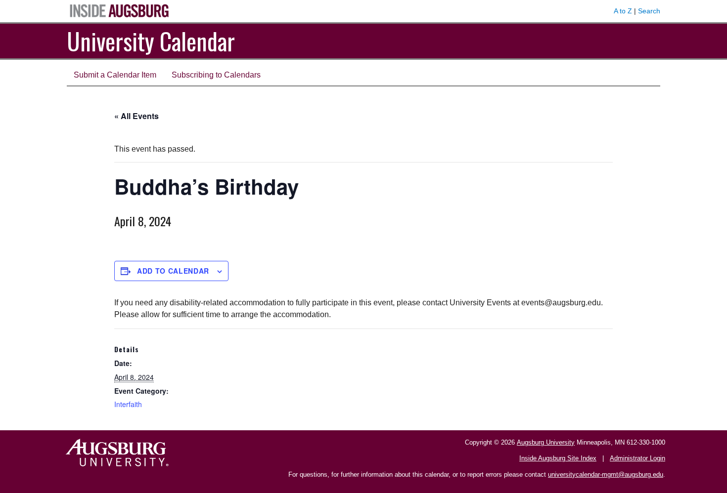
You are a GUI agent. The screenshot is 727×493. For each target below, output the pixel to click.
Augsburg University (546, 442)
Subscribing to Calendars (216, 75)
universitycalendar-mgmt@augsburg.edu (605, 474)
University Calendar (151, 40)
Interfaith (128, 404)
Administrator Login (637, 458)
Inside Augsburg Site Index (557, 458)
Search (649, 11)
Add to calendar (173, 271)
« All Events (136, 116)
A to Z (623, 11)
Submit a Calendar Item (115, 75)
